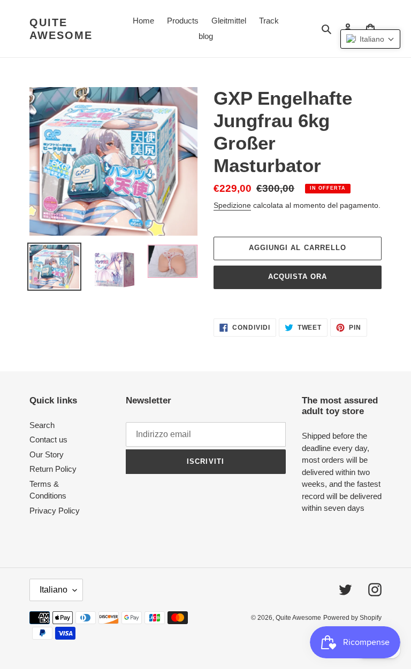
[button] (370, 39)
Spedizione (232, 205)
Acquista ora (297, 277)
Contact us (48, 439)
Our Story (46, 454)
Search (42, 425)
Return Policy (53, 468)
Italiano (53, 589)
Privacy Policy (54, 510)
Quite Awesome (61, 29)
